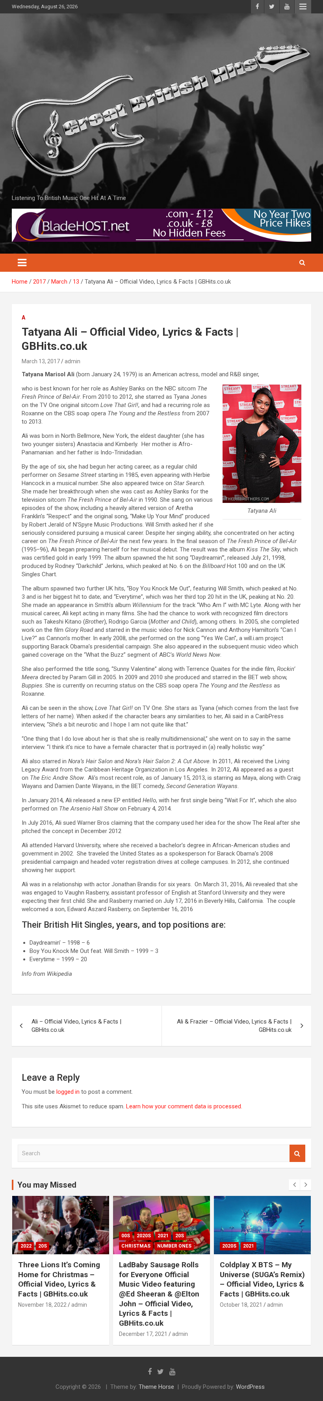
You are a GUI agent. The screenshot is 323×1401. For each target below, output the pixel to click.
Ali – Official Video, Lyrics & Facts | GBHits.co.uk (76, 1025)
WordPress (250, 1386)
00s (125, 1235)
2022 (26, 1246)
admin (72, 361)
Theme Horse (156, 1386)
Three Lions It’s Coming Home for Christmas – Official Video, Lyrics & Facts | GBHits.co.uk (59, 1279)
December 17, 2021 (143, 1334)
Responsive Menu (303, 6)
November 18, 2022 (42, 1305)
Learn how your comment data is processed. (184, 1106)
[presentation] (294, 1184)
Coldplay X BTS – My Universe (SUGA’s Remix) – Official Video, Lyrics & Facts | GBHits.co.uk (262, 1279)
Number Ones (174, 1246)
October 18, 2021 (241, 1305)
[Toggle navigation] (22, 263)
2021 (163, 1235)
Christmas (135, 1246)
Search (297, 1153)
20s (42, 1246)
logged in (68, 1091)
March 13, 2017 (41, 361)
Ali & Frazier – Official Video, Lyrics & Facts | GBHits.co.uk (234, 1025)
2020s (144, 1235)
